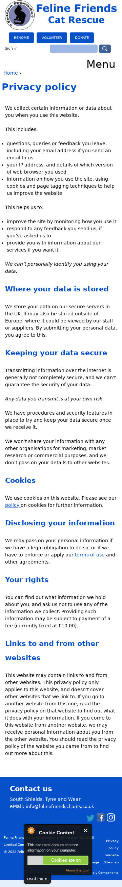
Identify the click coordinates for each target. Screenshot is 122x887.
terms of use (90, 554)
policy (13, 505)
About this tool (77, 870)
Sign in (11, 48)
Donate (82, 38)
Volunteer (52, 38)
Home (10, 73)
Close (86, 830)
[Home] (61, 15)
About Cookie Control (31, 830)
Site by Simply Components (96, 873)
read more (37, 879)
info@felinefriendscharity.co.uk (60, 806)
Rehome (21, 38)
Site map (111, 862)
